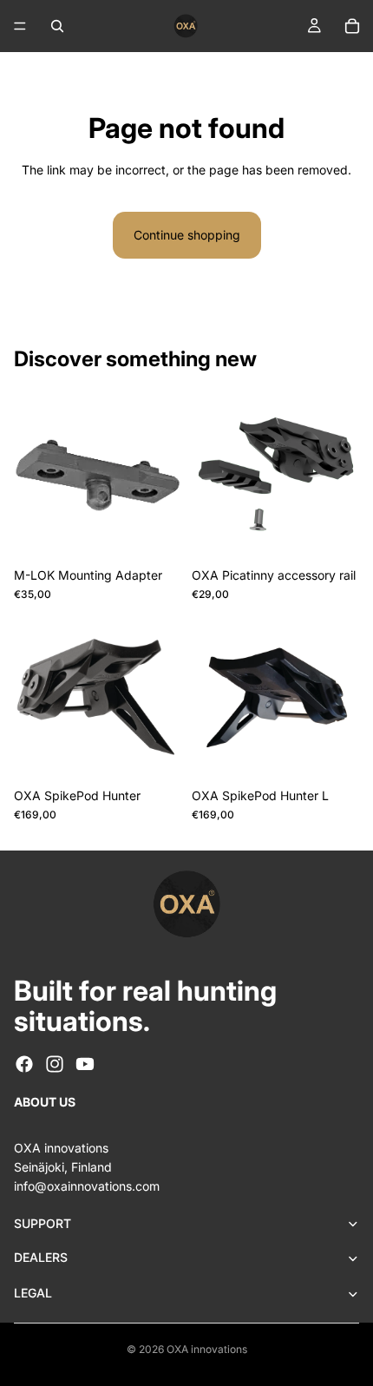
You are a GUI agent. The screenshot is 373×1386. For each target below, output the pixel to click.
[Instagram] (54, 1064)
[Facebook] (24, 1064)
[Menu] (20, 26)
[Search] (57, 26)
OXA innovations (207, 1349)
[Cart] (352, 26)
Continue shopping (187, 234)
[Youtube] (85, 1064)
